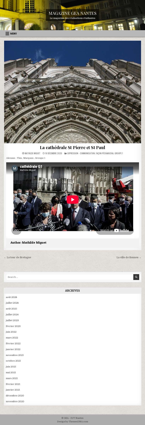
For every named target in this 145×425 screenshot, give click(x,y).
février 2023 (13, 326)
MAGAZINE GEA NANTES (73, 13)
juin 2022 (11, 331)
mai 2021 (11, 372)
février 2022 (13, 343)
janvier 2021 (13, 389)
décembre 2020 (15, 395)
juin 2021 (11, 366)
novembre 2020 (15, 401)
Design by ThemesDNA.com (72, 421)
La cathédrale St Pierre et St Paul (72, 147)
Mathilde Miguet (32, 153)
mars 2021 (12, 378)
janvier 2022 (13, 349)
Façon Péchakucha (105, 153)
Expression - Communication (81, 153)
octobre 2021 (13, 360)
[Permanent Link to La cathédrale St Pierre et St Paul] (72, 92)
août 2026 (11, 297)
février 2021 (13, 384)
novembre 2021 (15, 355)
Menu (13, 33)
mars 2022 (12, 337)
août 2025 (11, 308)
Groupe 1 (119, 153)
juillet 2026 (12, 303)
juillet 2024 (12, 314)
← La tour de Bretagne (17, 257)
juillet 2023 (12, 320)
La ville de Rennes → (129, 257)
